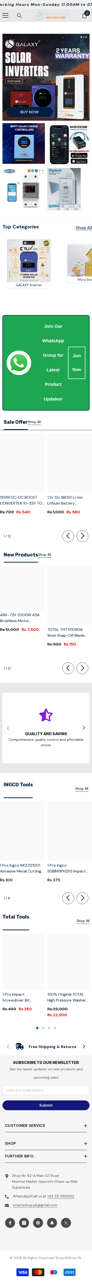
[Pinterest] (38, 1223)
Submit (46, 1105)
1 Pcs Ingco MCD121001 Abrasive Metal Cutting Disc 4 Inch (20, 868)
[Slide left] (68, 536)
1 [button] (37, 1028)
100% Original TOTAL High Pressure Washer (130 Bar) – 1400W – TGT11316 (66, 997)
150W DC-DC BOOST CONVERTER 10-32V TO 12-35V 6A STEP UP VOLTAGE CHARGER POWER (21, 500)
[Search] (19, 16)
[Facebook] (10, 1223)
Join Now (76, 363)
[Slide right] (82, 536)
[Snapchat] (52, 1223)
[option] (23, 974)
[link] (46, 728)
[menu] (5, 15)
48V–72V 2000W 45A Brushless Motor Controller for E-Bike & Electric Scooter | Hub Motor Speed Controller (21, 618)
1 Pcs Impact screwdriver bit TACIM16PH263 (15, 997)
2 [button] (43, 1028)
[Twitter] (66, 1223)
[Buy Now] (46, 77)
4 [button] (55, 1028)
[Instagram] (24, 1223)
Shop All (84, 227)
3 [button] (49, 1028)
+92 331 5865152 (60, 1196)
